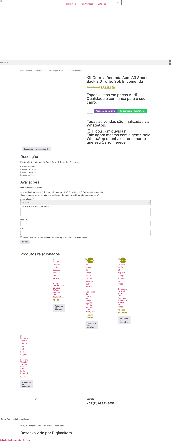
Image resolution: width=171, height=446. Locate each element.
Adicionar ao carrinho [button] (59, 308)
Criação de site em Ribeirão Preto (15, 440)
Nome (23, 220)
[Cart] (118, 2)
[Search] (170, 62)
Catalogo (102, 4)
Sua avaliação (27, 199)
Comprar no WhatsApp (133, 111)
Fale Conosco (87, 4)
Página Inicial (70, 4)
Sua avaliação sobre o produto (34, 206)
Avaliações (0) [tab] (42, 149)
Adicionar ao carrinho (105, 111)
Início (22, 71)
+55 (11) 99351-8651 (100, 403)
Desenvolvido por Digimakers (46, 433)
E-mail (23, 228)
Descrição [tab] (28, 149)
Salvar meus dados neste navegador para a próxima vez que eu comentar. (55, 237)
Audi (28, 71)
